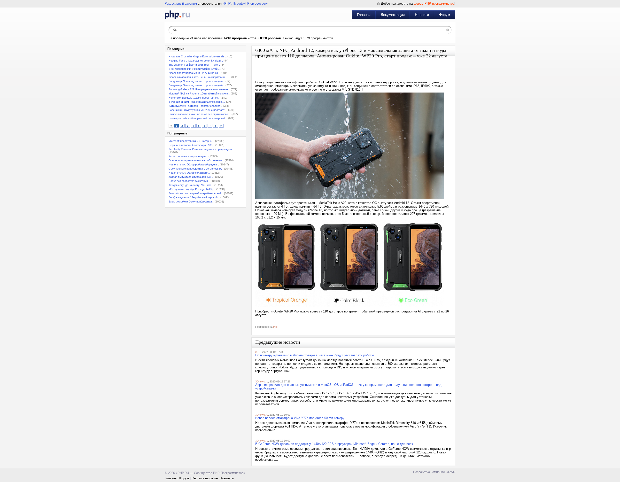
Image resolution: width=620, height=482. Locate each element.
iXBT (276, 326)
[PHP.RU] (177, 15)
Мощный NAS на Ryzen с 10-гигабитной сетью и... (199, 93)
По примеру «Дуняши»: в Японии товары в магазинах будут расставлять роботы (314, 355)
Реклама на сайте (205, 478)
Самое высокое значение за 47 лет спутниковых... (200, 114)
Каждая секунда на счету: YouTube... (191, 185)
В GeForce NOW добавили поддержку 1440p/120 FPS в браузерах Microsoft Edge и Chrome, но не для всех (334, 444)
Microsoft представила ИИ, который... (191, 141)
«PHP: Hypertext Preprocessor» (245, 3)
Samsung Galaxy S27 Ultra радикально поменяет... (199, 89)
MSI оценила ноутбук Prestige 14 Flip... (192, 189)
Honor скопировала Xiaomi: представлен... (194, 97)
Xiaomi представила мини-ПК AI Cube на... (194, 72)
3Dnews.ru (261, 381)
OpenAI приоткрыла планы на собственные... (196, 160)
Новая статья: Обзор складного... (189, 172)
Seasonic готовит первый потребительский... (196, 193)
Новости (422, 15)
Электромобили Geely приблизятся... (191, 201)
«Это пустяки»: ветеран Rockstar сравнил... (196, 105)
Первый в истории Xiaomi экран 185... (192, 145)
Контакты (227, 478)
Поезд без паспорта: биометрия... (189, 180)
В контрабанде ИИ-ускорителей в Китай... (194, 68)
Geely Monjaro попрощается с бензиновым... (196, 168)
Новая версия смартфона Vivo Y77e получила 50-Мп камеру (299, 418)
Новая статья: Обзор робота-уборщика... (194, 164)
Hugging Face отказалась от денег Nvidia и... (196, 60)
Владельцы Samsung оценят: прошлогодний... (197, 81)
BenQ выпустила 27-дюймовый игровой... (194, 197)
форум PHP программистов (434, 3)
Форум (444, 15)
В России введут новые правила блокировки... (197, 101)
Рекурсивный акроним (181, 3)
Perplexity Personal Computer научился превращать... (201, 149)
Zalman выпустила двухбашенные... (191, 176)
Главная (364, 15)
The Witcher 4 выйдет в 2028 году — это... (194, 64)
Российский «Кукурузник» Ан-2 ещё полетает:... (198, 110)
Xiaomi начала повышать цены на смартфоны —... (200, 77)
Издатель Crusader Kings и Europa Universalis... (198, 56)
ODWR (450, 472)
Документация (393, 15)
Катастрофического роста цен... (188, 156)
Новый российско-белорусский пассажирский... (198, 118)
